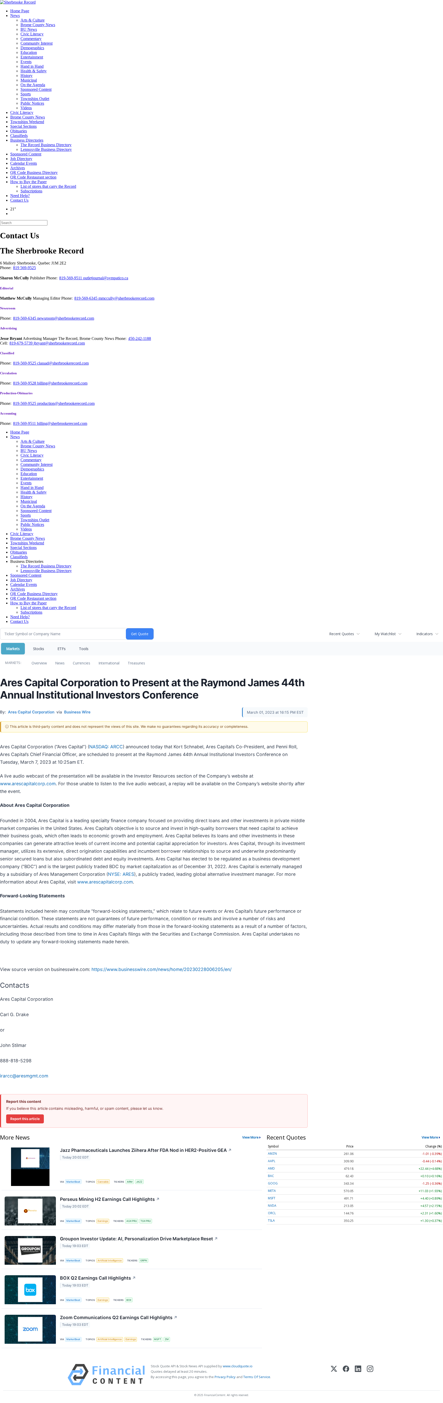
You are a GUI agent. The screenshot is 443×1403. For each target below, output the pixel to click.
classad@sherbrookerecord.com (63, 363)
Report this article (25, 1119)
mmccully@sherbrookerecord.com (126, 298)
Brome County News (38, 25)
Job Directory (21, 158)
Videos (26, 108)
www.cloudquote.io (238, 1366)
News (15, 15)
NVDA (272, 1205)
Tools (83, 648)
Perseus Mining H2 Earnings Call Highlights (110, 1199)
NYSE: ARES (121, 874)
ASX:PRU (131, 1221)
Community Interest (37, 43)
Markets (13, 648)
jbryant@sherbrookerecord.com (59, 343)
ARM (130, 1181)
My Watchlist (385, 633)
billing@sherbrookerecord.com (62, 383)
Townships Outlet (35, 98)
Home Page (19, 11)
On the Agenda (33, 85)
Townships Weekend (27, 122)
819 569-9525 (24, 268)
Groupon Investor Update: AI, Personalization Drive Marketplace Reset (139, 1238)
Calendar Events (23, 163)
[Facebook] (346, 1374)
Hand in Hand (32, 66)
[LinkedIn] (358, 1374)
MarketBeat (73, 1181)
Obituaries (18, 131)
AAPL (271, 1161)
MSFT (157, 1339)
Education (29, 52)
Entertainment (32, 57)
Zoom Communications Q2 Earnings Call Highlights (118, 1317)
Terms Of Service (256, 1377)
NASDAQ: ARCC (106, 746)
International (108, 663)
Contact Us (19, 200)
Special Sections (23, 126)
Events (26, 62)
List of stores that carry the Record (48, 186)
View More (250, 1137)
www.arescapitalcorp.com (28, 783)
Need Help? (20, 195)
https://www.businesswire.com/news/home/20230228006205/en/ (161, 969)
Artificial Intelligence (110, 1260)
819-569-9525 (25, 363)
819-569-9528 (25, 383)
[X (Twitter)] (334, 1374)
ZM (167, 1339)
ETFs (61, 648)
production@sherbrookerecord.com (66, 403)
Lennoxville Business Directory (46, 149)
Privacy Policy (225, 1377)
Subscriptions (31, 191)
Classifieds (19, 135)
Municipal (29, 80)
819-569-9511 (71, 278)
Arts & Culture (33, 20)
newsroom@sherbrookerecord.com (65, 318)
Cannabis (103, 1181)
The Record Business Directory (46, 145)
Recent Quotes (341, 633)
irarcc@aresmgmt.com (24, 1075)
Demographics (32, 48)
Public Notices (32, 103)
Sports (26, 94)
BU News (29, 29)
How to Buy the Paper (28, 182)
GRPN (143, 1260)
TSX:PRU (145, 1221)
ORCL (272, 1213)
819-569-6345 (86, 298)
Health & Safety (34, 71)
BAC (271, 1176)
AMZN (272, 1153)
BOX (128, 1300)
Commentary (31, 38)
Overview (39, 663)
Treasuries (136, 663)
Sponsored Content (36, 89)
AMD (271, 1168)
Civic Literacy (32, 34)
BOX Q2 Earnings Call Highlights (98, 1278)
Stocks (38, 648)
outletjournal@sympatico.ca (105, 278)
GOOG (273, 1183)
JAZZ (139, 1181)
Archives (17, 168)
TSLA (271, 1220)
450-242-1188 (139, 338)
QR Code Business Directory (34, 172)
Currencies (81, 663)
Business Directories (26, 140)
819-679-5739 (21, 343)
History (27, 75)
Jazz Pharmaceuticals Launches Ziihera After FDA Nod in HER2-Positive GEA (146, 1150)
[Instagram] (370, 1374)
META (272, 1191)
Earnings (103, 1221)
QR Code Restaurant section (33, 177)
